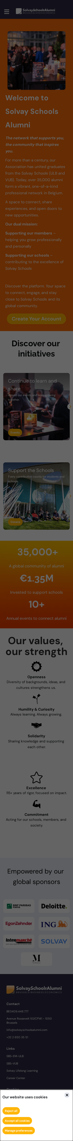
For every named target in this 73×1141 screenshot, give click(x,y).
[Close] (67, 1095)
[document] (36, 1115)
